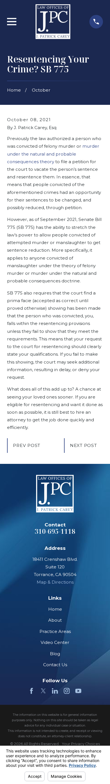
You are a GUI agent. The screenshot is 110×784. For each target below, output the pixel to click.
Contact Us (55, 664)
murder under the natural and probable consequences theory (53, 153)
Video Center (55, 642)
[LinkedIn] (55, 691)
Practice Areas (55, 631)
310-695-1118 (55, 531)
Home (55, 609)
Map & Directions (55, 582)
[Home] (53, 21)
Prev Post (26, 445)
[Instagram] (67, 691)
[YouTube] (78, 691)
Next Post (83, 445)
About (55, 620)
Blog (55, 653)
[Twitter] (43, 691)
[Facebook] (31, 691)
